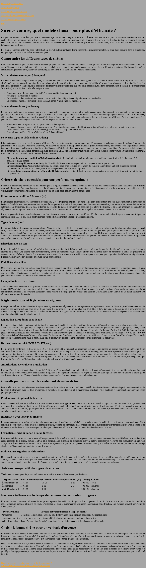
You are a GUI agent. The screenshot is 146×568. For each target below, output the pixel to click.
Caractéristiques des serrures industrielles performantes (25, 565)
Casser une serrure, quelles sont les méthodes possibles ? (26, 563)
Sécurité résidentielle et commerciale (17, 15)
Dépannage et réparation (12, 3)
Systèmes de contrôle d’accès (14, 11)
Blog (3, 23)
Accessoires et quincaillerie (13, 19)
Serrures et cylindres (10, 7)
